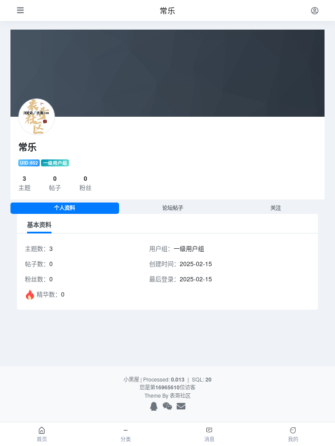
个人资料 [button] (64, 208)
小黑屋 (131, 379)
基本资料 (39, 224)
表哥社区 (180, 395)
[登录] (314, 10)
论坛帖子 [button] (172, 208)
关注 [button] (275, 208)
